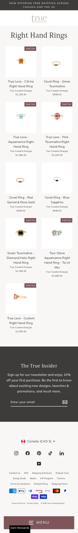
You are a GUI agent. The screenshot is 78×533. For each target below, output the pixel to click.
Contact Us (14, 473)
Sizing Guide (19, 478)
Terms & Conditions (20, 484)
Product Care (62, 473)
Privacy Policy (32, 503)
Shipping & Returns (42, 473)
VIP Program (46, 478)
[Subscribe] (64, 402)
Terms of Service (18, 503)
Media (33, 478)
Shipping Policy (60, 484)
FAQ (26, 473)
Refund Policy (41, 484)
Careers (61, 478)
